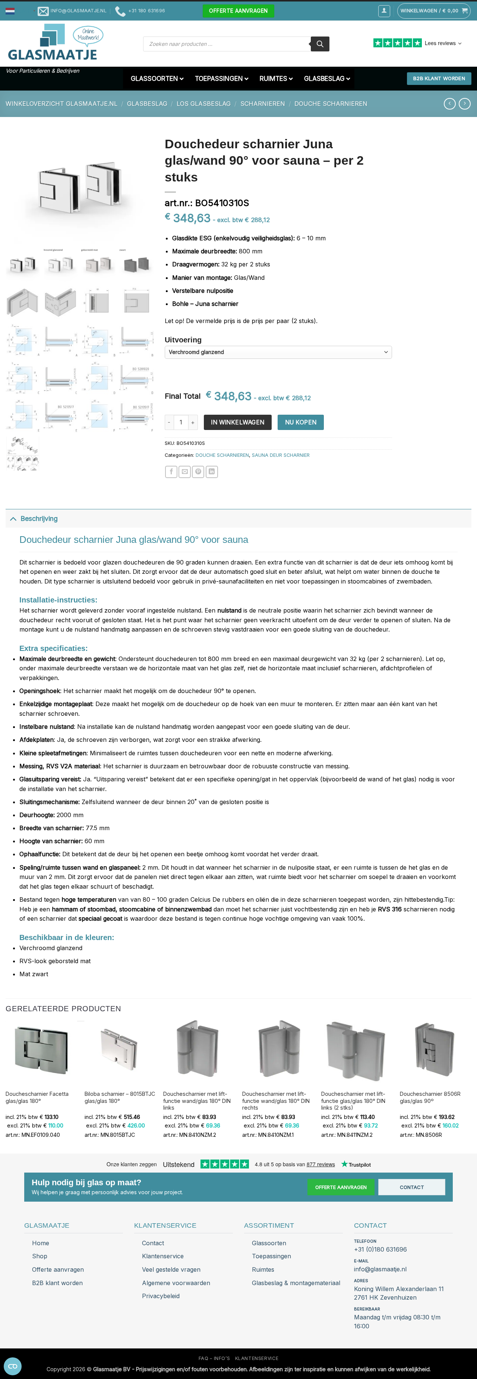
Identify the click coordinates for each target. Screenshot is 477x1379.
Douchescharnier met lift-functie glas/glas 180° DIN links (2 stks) (353, 1101)
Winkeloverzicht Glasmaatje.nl (61, 103)
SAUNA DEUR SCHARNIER (281, 455)
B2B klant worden (57, 1283)
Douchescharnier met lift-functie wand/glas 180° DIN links (197, 1101)
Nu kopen (301, 422)
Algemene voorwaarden (176, 1283)
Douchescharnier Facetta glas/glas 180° (37, 1097)
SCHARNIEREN (262, 103)
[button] (22, 10)
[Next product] (449, 104)
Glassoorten (269, 1243)
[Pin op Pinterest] (198, 472)
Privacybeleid (161, 1296)
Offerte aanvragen (341, 1187)
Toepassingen (271, 1256)
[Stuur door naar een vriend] (185, 472)
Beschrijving (39, 518)
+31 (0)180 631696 (380, 1249)
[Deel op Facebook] (171, 472)
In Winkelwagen (238, 422)
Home (40, 1243)
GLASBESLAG (147, 103)
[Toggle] (13, 518)
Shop (39, 1256)
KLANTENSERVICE (257, 1358)
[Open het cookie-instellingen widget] (13, 1366)
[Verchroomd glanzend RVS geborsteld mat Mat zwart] (278, 352)
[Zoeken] (320, 44)
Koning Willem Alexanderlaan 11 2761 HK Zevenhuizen (399, 1293)
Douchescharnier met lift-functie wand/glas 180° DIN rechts (276, 1101)
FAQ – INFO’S (214, 1358)
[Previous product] (464, 104)
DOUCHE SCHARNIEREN (330, 103)
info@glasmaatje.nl (380, 1269)
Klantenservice (163, 1256)
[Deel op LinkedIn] (212, 472)
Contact (412, 1187)
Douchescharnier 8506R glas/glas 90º (430, 1097)
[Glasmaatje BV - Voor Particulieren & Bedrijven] (55, 42)
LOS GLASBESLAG (204, 103)
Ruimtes (263, 1269)
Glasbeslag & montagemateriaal (296, 1283)
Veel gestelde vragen (171, 1269)
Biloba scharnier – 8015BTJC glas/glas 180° (120, 1097)
